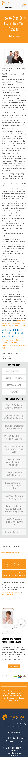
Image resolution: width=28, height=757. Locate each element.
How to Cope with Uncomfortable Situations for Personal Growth (14, 462)
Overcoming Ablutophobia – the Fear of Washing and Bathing (14, 485)
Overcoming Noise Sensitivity (14, 532)
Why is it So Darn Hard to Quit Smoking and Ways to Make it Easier (14, 449)
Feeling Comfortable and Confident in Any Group (14, 473)
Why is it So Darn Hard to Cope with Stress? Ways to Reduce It (14, 416)
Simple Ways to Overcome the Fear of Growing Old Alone (14, 497)
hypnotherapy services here (11, 592)
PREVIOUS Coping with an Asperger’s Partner (12, 564)
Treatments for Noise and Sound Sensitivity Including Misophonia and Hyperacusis (14, 509)
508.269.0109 (7, 7)
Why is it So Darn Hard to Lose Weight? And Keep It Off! (14, 437)
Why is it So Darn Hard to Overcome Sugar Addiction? (14, 406)
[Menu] (24, 4)
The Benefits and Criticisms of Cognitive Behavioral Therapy (14, 427)
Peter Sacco (7, 541)
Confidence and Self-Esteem (10, 552)
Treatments (17, 541)
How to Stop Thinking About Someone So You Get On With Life (14, 522)
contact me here (19, 325)
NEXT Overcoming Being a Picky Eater (14, 574)
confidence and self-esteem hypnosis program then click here (13, 323)
